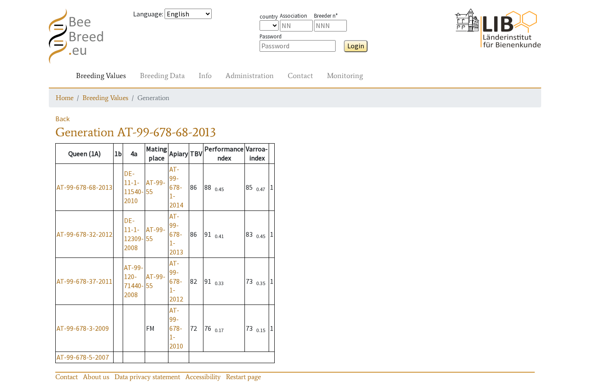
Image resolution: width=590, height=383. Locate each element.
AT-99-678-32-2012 (84, 234)
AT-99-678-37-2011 (84, 281)
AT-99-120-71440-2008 (134, 280)
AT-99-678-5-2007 (83, 357)
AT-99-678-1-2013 (176, 234)
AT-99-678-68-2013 (84, 187)
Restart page (243, 377)
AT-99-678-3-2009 (83, 328)
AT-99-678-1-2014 (176, 187)
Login (355, 45)
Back (62, 118)
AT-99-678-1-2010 (176, 328)
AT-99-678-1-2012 (176, 281)
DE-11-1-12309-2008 (134, 233)
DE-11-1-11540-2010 (134, 186)
